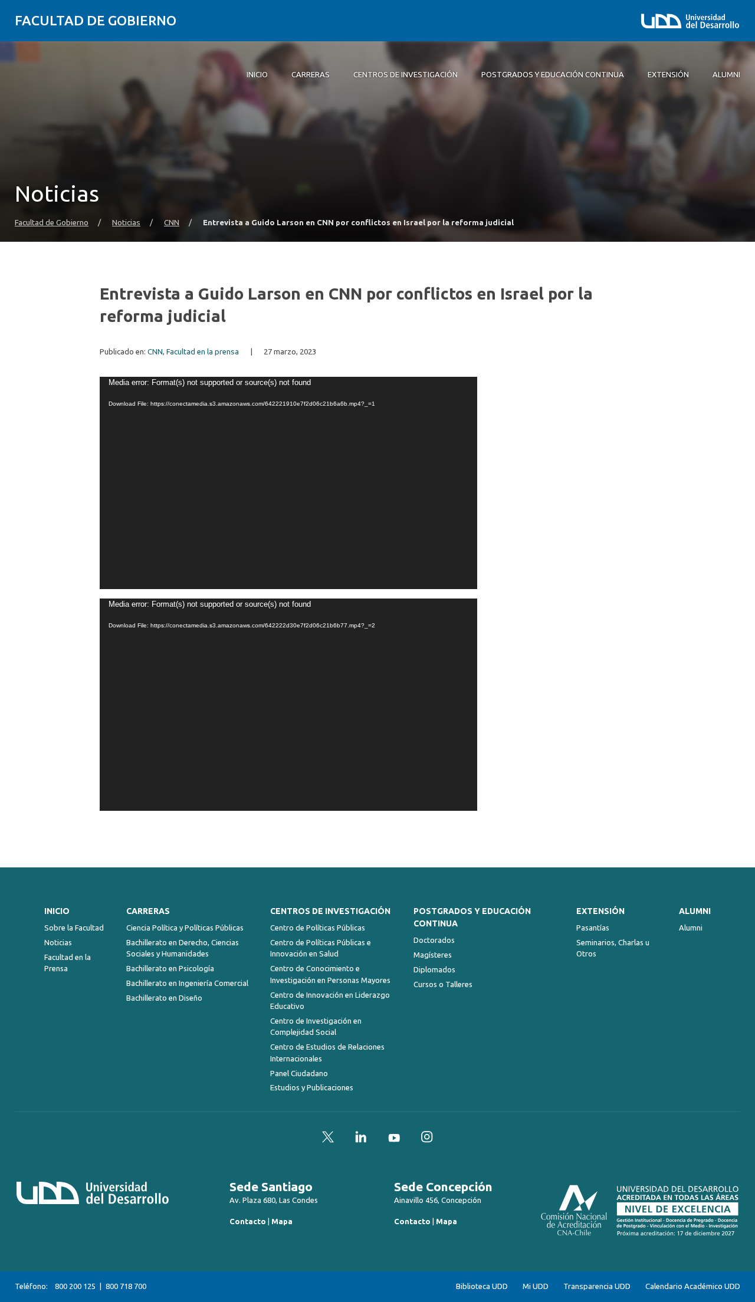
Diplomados (434, 969)
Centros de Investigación (330, 911)
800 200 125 (75, 1286)
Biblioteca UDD (482, 1286)
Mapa (282, 1221)
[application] (288, 483)
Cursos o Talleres (442, 984)
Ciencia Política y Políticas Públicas (185, 927)
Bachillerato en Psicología (170, 968)
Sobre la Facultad (74, 927)
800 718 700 (126, 1286)
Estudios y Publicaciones (311, 1087)
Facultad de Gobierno (95, 20)
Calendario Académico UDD (692, 1286)
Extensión (600, 911)
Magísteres (432, 955)
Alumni (695, 911)
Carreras (148, 911)
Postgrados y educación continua (472, 917)
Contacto (247, 1221)
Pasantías (592, 927)
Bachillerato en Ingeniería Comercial (187, 983)
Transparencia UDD (597, 1286)
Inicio (57, 911)
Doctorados (434, 940)
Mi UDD (536, 1286)
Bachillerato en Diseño (164, 998)
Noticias (126, 222)
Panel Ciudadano (299, 1073)
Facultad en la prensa (202, 351)
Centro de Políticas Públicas (317, 927)
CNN (171, 222)
